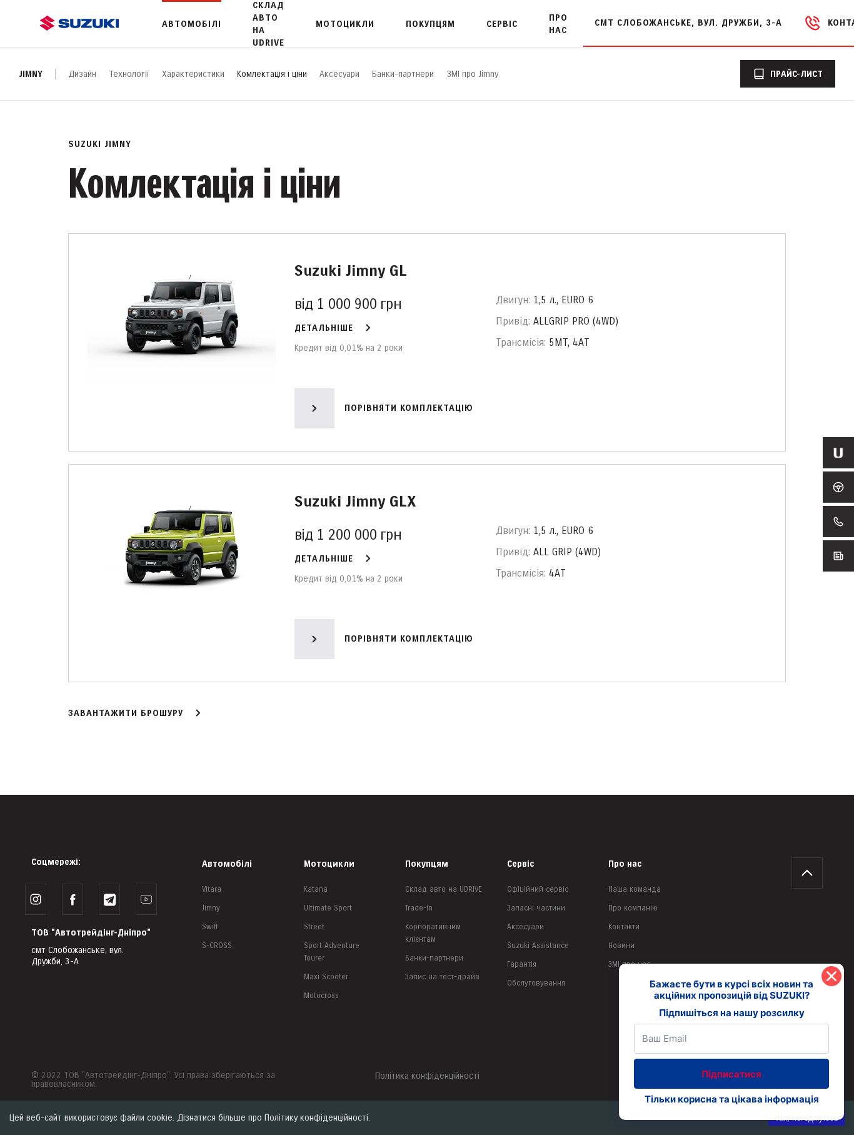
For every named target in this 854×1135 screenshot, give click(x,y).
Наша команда (634, 889)
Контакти (624, 927)
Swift (210, 927)
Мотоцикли (345, 24)
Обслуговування (536, 983)
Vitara (211, 889)
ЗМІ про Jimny (472, 74)
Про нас (624, 864)
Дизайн (82, 74)
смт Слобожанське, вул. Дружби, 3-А (688, 23)
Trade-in (419, 908)
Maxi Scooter (326, 977)
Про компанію (633, 908)
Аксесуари (339, 74)
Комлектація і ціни (272, 74)
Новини (621, 946)
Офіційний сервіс (537, 889)
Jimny (31, 74)
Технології (129, 74)
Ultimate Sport (328, 908)
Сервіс (520, 864)
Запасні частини (536, 908)
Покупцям (426, 864)
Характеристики (193, 74)
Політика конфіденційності (427, 1076)
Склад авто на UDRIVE (443, 889)
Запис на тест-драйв (442, 977)
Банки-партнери (403, 74)
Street (314, 927)
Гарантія (521, 964)
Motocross (321, 996)
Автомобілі (227, 864)
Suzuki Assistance (538, 946)
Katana (316, 889)
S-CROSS (217, 946)
